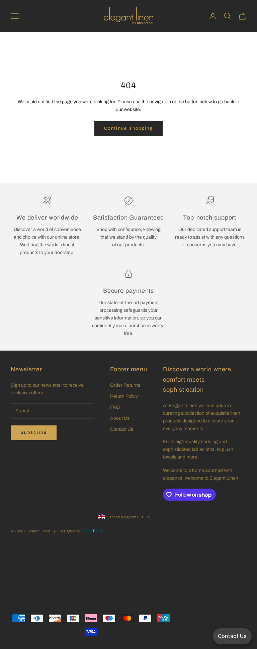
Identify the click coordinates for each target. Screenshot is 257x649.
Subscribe (33, 432)
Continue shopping (128, 128)
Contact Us (121, 429)
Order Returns (125, 385)
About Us (120, 418)
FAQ (115, 407)
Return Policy (124, 396)
